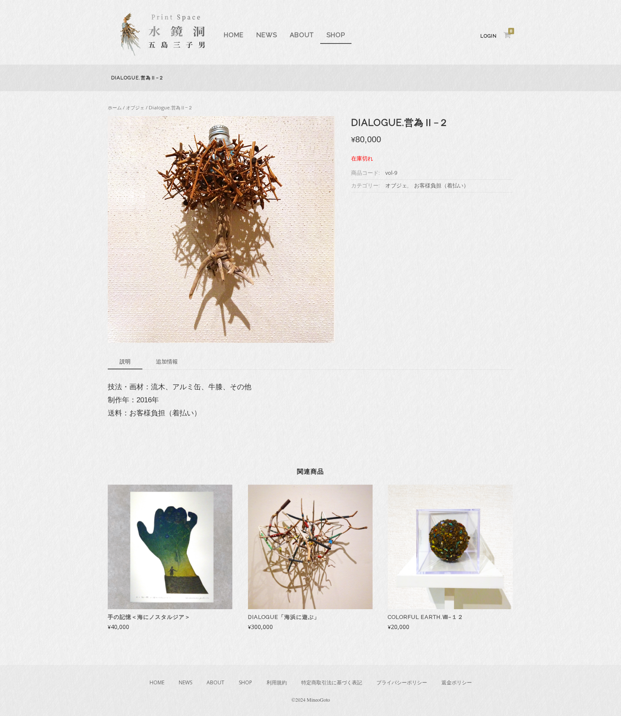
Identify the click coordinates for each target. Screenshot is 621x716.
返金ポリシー (456, 682)
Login (488, 36)
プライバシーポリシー (401, 682)
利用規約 (277, 682)
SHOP (336, 35)
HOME (234, 35)
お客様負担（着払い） (441, 185)
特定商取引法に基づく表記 (331, 682)
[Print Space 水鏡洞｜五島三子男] (162, 54)
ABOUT (302, 35)
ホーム (115, 107)
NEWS (266, 35)
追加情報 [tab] (167, 361)
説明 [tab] (125, 361)
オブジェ (135, 107)
